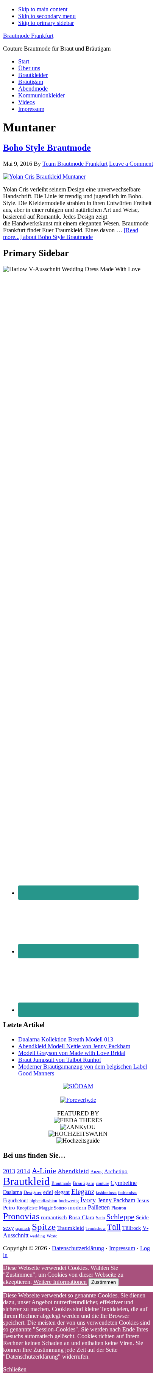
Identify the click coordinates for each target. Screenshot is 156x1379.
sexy (8, 1228)
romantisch (54, 1217)
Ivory (88, 1200)
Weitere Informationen (60, 1282)
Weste (52, 1236)
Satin (100, 1217)
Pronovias (21, 1216)
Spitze (44, 1227)
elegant (62, 1192)
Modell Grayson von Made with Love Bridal (71, 1053)
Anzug (96, 1171)
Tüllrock (131, 1228)
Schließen (15, 1369)
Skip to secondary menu (47, 16)
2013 (9, 1171)
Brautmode (61, 1183)
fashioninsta (106, 1193)
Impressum (122, 1248)
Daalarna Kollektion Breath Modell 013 (65, 1039)
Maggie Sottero (53, 1208)
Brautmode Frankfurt (28, 35)
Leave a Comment (131, 163)
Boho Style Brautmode (47, 148)
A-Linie (44, 1170)
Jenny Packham (116, 1200)
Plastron (118, 1208)
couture (102, 1183)
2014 (23, 1171)
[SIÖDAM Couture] (78, 1086)
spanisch (23, 1228)
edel (48, 1192)
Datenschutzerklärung (78, 1248)
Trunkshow (96, 1228)
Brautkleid (26, 1181)
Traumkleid (70, 1228)
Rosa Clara (81, 1217)
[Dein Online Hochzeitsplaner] (78, 1100)
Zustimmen (103, 1282)
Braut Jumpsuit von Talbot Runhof (59, 1060)
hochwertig (69, 1201)
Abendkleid (73, 1171)
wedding (37, 1236)
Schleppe (120, 1216)
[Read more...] (70, 233)
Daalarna (12, 1192)
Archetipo (116, 1171)
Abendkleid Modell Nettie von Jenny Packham (74, 1046)
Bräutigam (83, 1183)
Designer (32, 1192)
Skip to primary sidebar (46, 23)
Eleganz (82, 1191)
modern (77, 1208)
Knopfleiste (27, 1208)
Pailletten (99, 1207)
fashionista (127, 1193)
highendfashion (43, 1200)
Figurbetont (15, 1200)
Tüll (114, 1227)
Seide (142, 1217)
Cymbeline (124, 1183)
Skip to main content (42, 9)
